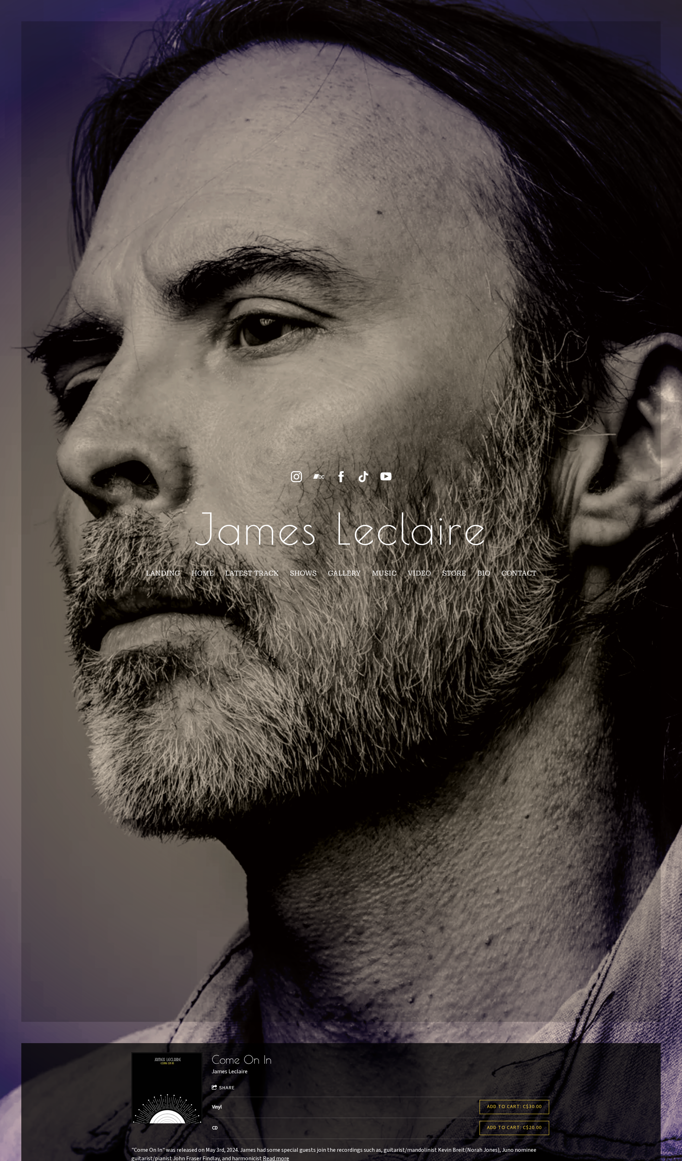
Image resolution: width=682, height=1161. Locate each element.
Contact (519, 573)
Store (454, 573)
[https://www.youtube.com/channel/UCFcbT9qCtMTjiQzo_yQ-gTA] (385, 476)
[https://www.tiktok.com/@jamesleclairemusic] (363, 476)
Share (227, 1087)
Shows (303, 573)
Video (419, 573)
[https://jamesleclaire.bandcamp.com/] (318, 476)
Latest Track (251, 573)
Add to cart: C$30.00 (514, 1106)
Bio (483, 573)
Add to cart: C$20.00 (514, 1127)
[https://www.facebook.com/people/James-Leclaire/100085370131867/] (341, 476)
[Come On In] (166, 1087)
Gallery (344, 573)
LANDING (163, 573)
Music (384, 573)
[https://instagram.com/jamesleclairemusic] (296, 476)
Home (202, 573)
